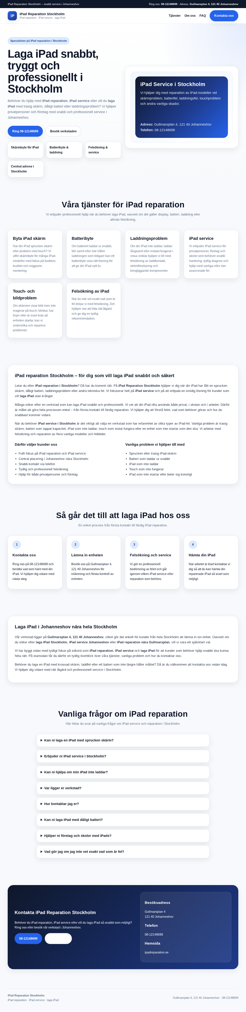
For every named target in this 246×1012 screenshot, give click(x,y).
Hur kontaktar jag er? (61, 804)
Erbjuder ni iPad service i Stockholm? (75, 756)
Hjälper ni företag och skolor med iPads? (77, 836)
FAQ (202, 15)
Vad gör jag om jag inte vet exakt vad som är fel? (84, 852)
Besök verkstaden (63, 131)
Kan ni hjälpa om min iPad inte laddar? (76, 772)
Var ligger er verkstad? (62, 788)
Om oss (190, 15)
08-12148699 (169, 4)
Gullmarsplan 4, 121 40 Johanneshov (214, 4)
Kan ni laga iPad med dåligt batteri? (73, 820)
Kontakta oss (224, 15)
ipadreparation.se (157, 952)
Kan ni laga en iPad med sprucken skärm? (79, 740)
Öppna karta (58, 938)
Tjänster (175, 15)
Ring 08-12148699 (25, 131)
